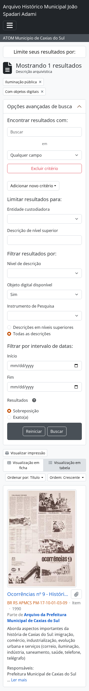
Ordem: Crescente (65, 477)
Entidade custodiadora (28, 209)
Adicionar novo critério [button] (31, 185)
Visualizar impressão (27, 453)
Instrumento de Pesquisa (30, 306)
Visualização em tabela (67, 465)
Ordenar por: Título (24, 477)
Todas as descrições (32, 333)
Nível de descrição (24, 263)
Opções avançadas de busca (39, 106)
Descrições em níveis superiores (43, 327)
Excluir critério (44, 168)
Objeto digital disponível (29, 285)
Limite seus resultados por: (44, 51)
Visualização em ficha (25, 465)
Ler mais (19, 680)
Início (12, 356)
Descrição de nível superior (32, 230)
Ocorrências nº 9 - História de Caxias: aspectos (38, 594)
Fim (10, 377)
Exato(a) (20, 417)
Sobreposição (26, 411)
